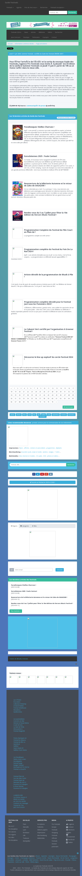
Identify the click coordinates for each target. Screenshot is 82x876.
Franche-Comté (41, 858)
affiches (26, 448)
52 (19, 398)
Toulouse (26, 838)
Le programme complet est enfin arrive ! (48, 233)
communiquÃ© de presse (36, 106)
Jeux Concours (15, 37)
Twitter (70, 842)
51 (15, 398)
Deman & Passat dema (21, 723)
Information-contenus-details (24, 44)
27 (48, 392)
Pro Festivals (56, 824)
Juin (39, 415)
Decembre (43, 416)
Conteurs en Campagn (21, 803)
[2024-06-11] (42, 604)
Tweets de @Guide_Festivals (19, 659)
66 (11, 402)
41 (40, 395)
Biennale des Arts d (20, 782)
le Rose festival (18, 786)
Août (48, 415)
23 (32, 392)
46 (61, 395)
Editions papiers (42, 830)
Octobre (63, 415)
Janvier (12, 415)
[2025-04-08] (23, 586)
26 (44, 392)
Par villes (11, 837)
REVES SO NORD (19, 799)
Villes (35, 526)
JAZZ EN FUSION (19, 807)
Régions (14, 526)
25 (40, 392)
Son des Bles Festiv (20, 778)
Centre (17, 858)
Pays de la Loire (59, 860)
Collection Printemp (20, 704)
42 (44, 395)
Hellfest (16, 746)
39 (32, 395)
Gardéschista (18, 712)
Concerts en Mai (19, 721)
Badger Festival (19, 765)
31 (65, 392)
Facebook (71, 839)
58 (44, 398)
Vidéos (50, 32)
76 (52, 402)
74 (44, 402)
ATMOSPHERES (19, 706)
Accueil (10, 44)
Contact (54, 37)
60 (52, 398)
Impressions (41, 833)
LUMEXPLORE (18, 795)
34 (11, 395)
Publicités (40, 827)
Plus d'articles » (16, 611)
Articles (33, 32)
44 (52, 395)
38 (28, 395)
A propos (46, 37)
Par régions (12, 835)
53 (24, 398)
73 (40, 402)
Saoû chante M (18, 748)
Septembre (55, 415)
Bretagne (11, 858)
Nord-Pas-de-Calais (46, 860)
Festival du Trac (19, 805)
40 (36, 395)
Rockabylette (18, 761)
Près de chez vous (30, 7)
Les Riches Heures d (20, 797)
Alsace (38, 856)
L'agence (71, 824)
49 (73, 395)
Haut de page (69, 407)
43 (48, 395)
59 (48, 398)
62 (61, 398)
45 (56, 395)
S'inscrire (59, 570)
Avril (29, 415)
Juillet (43, 415)
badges (51, 452)
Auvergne (51, 856)
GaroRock (17, 744)
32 (69, 392)
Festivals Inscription (56, 7)
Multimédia (40, 838)
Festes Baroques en (20, 738)
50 (11, 398)
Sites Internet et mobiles (27, 456)
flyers (21, 448)
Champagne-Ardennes (27, 858)
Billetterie (42, 32)
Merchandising (42, 835)
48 (69, 395)
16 (69, 388)
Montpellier (26, 841)
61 (56, 398)
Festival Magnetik (19, 731)
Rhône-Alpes (34, 862)
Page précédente (41, 44)
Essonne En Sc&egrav (21, 784)
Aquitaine (44, 856)
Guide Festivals (11, 2)
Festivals (9, 7)
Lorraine (25, 860)
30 (61, 392)
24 (36, 392)
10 (44, 388)
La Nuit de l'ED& (19, 727)
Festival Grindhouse (20, 708)
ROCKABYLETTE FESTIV (21, 767)
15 (65, 388)
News (26, 32)
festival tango (18, 763)
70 (28, 402)
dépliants (59, 448)
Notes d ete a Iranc (20, 759)
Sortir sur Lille (20, 862)
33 (73, 392)
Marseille (26, 827)
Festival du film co (19, 742)
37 (24, 395)
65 (73, 398)
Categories (25, 526)
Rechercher (44, 7)
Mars (24, 415)
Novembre (71, 415)
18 (11, 392)
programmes (50, 448)
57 (40, 398)
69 (24, 402)
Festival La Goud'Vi (20, 769)
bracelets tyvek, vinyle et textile (32, 452)
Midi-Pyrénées (33, 860)
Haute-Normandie (53, 858)
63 (65, 398)
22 (28, 392)
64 (69, 398)
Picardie (67, 860)
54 (28, 398)
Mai (34, 415)
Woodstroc (17, 710)
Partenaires (36, 37)
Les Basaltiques (19, 757)
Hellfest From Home (20, 750)
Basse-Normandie (62, 856)
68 (19, 402)
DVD (44, 456)
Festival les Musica (20, 740)
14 (61, 388)
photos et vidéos (52, 456)
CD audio (39, 456)
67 (15, 402)
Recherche (72, 12)
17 (73, 388)
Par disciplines (13, 829)
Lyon (24, 830)
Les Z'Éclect (17, 700)
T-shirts (57, 452)
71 (32, 402)
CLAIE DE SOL (18, 725)
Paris (24, 824)
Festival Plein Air (19, 776)
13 (57, 388)
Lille (24, 835)
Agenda (18, 7)
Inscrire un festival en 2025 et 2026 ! (43, 482)
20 (19, 392)
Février (19, 415)
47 (65, 395)
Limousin (18, 860)
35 (15, 395)
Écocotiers (17, 702)
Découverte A (18, 729)
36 (19, 395)
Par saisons (12, 832)
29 (56, 392)
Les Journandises (19, 719)
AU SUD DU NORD (20, 801)
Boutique (26, 37)
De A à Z (11, 826)
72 (36, 402)
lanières (45, 452)
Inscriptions (41, 824)
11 (48, 388)
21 (24, 392)
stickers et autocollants (37, 448)
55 (32, 398)
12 (53, 388)
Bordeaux (26, 833)
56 (36, 398)
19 (15, 392)
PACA (27, 862)
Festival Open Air (19, 780)
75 (48, 402)
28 (52, 392)
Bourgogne (72, 856)
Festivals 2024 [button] (15, 32)
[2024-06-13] (39, 598)
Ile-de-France (64, 858)
